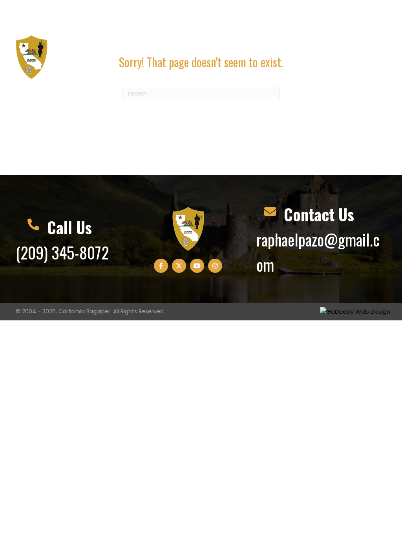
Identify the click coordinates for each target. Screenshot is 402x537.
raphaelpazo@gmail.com (128, 8)
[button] (325, 15)
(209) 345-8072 (38, 18)
